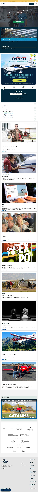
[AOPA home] (3, 4)
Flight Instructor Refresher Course (8, 117)
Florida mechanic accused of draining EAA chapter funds (10, 41)
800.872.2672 (3, 468)
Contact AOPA (32, 459)
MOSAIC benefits (4, 44)
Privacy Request (33, 488)
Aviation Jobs (32, 478)
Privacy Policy (32, 475)
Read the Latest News (7, 110)
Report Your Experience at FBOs (8, 113)
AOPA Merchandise (33, 481)
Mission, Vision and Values (23, 465)
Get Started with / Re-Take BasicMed (9, 115)
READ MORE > (4, 151)
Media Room (32, 462)
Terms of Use (32, 468)
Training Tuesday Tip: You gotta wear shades (8, 48)
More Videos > (33, 419)
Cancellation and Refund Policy (33, 472)
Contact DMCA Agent (32, 485)
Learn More (18, 21)
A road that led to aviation (5, 46)
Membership (22, 463)
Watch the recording (7, 105)
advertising (32, 465)
